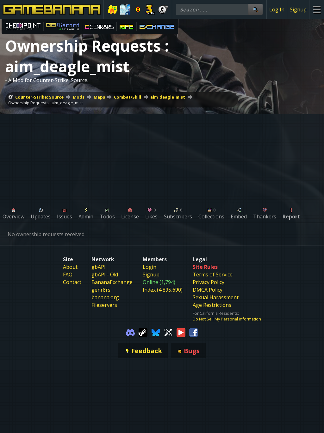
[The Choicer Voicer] (125, 9)
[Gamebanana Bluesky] (156, 331)
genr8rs (100, 289)
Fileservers (104, 304)
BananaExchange (112, 282)
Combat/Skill (127, 97)
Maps (99, 97)
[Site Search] (255, 9)
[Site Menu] (316, 9)
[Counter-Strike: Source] (163, 9)
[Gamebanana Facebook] (194, 331)
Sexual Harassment (216, 297)
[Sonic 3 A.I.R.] (150, 9)
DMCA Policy (207, 289)
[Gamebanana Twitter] (168, 331)
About (70, 266)
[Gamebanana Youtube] (181, 331)
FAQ (67, 274)
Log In (276, 9)
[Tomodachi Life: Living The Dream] (112, 9)
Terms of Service (213, 274)
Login (149, 266)
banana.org (105, 297)
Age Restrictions (212, 304)
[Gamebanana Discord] (130, 331)
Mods (78, 97)
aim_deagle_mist (167, 97)
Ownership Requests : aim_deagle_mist (45, 103)
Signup (298, 9)
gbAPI (98, 266)
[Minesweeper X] (138, 9)
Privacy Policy (208, 282)
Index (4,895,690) (163, 289)
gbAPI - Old (104, 274)
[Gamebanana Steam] (143, 331)
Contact (72, 282)
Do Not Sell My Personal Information (227, 319)
